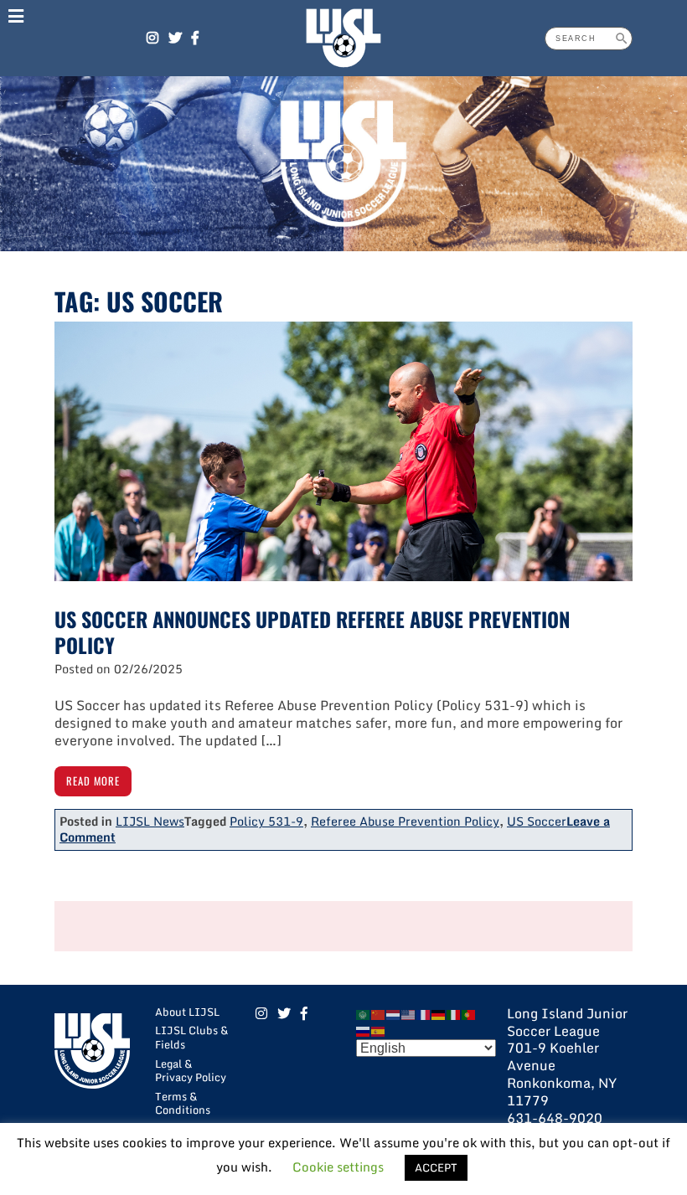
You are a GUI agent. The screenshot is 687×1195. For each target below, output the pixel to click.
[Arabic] (363, 1013)
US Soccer (536, 821)
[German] (439, 1013)
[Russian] (363, 1031)
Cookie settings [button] (338, 1166)
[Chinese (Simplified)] (378, 1013)
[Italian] (454, 1013)
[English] (408, 1013)
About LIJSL (187, 1011)
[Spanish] (378, 1031)
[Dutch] (393, 1013)
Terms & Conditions (182, 1103)
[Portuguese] (469, 1013)
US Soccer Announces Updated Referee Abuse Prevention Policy (312, 632)
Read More (93, 781)
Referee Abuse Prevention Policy (405, 821)
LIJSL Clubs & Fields (191, 1037)
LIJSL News (150, 821)
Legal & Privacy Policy (190, 1070)
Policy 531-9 (266, 821)
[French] (423, 1013)
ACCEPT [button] (436, 1167)
